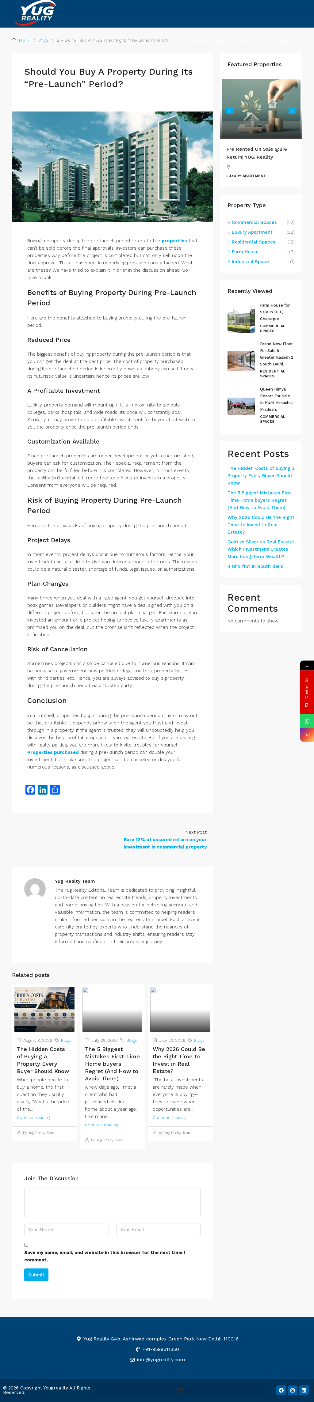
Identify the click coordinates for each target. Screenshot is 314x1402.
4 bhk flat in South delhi (255, 566)
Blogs (223, 41)
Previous (230, 110)
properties (174, 241)
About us (46, 41)
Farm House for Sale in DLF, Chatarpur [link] (275, 312)
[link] (261, 108)
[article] (261, 132)
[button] (180, 1390)
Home (27, 41)
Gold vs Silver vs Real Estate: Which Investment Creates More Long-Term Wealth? (261, 549)
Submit (36, 1275)
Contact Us (245, 41)
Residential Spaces (112, 41)
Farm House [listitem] (245, 252)
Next (292, 110)
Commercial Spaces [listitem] (254, 222)
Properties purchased (53, 752)
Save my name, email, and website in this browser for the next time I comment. (104, 1256)
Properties (71, 41)
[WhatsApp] (307, 721)
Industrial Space (196, 41)
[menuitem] (280, 41)
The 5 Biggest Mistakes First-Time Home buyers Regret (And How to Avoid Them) (112, 1064)
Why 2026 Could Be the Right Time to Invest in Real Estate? (261, 525)
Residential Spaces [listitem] (253, 242)
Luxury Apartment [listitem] (252, 232)
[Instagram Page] (307, 735)
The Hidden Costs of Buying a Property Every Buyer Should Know (261, 476)
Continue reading (33, 1117)
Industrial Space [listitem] (250, 261)
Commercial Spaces (155, 41)
